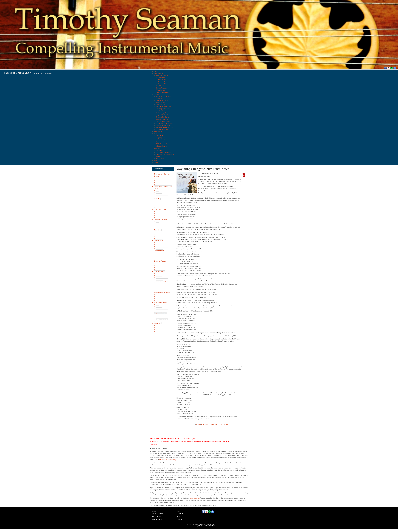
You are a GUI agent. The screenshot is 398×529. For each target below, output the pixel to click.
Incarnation (162, 129)
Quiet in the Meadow (163, 121)
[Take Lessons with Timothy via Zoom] (394, 67)
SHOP (178, 511)
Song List (159, 180)
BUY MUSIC (224, 424)
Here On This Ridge (163, 125)
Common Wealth (162, 119)
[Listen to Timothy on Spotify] (391, 67)
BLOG (178, 516)
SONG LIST (205, 424)
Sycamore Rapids (162, 117)
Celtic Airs (160, 104)
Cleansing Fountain (163, 109)
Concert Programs (161, 88)
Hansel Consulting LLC (206, 526)
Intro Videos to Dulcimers (163, 152)
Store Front (159, 135)
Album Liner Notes (162, 182)
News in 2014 (162, 82)
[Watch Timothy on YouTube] (388, 67)
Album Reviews (160, 90)
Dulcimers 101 (160, 150)
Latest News (161, 77)
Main (157, 178)
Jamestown (160, 111)
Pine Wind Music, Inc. (207, 524)
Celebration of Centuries (164, 123)
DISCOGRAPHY (156, 516)
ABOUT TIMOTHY (157, 514)
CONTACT (180, 519)
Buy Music (159, 184)
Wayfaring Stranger (164, 127)
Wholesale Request (161, 146)
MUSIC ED (180, 514)
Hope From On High (163, 106)
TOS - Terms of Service (163, 144)
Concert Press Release (162, 92)
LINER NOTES (214, 424)
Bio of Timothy (160, 86)
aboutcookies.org (195, 498)
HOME (154, 511)
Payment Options (161, 142)
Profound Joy (161, 113)
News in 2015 (162, 80)
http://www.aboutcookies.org (167, 460)
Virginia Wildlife (162, 115)
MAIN (198, 424)
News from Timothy (162, 75)
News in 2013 (162, 84)
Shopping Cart (160, 138)
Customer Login (161, 140)
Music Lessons (160, 158)
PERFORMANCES (157, 519)
